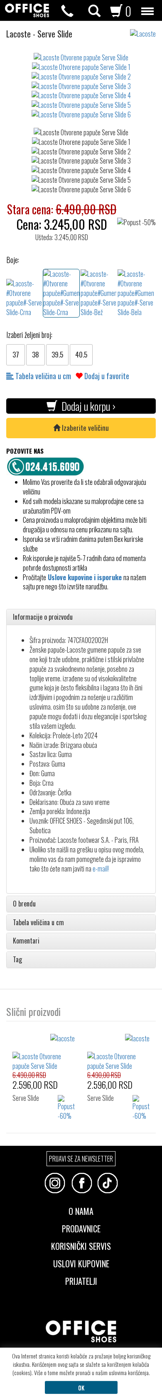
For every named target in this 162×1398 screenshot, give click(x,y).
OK (81, 1387)
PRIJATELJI (81, 1280)
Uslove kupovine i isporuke (85, 577)
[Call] (67, 11)
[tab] (81, 617)
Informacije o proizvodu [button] (43, 617)
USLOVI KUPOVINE (81, 1262)
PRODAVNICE (81, 1227)
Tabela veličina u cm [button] (38, 922)
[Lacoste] (146, 30)
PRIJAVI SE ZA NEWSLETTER (81, 1159)
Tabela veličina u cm (42, 375)
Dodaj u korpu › (86, 406)
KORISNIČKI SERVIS (81, 1245)
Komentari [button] (26, 941)
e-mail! (101, 869)
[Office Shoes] (27, 10)
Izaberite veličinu (84, 427)
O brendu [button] (24, 904)
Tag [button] (17, 959)
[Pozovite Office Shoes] (47, 465)
